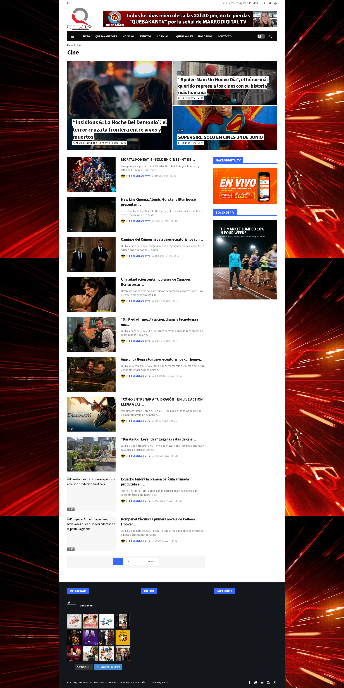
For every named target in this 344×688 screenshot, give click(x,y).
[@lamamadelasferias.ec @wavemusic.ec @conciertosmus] (106, 621)
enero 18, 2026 (162, 340)
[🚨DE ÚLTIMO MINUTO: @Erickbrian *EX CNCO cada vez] (123, 621)
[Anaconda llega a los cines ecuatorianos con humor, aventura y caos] (91, 374)
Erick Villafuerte (139, 176)
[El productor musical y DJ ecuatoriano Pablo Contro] (123, 637)
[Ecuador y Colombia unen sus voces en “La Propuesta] (106, 637)
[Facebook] (264, 3)
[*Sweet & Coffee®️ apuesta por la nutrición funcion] (90, 653)
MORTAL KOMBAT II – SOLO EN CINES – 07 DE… (158, 159)
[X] (274, 683)
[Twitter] (270, 3)
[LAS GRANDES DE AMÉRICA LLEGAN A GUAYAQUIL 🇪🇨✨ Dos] (74, 653)
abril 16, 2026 (162, 221)
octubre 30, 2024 (164, 500)
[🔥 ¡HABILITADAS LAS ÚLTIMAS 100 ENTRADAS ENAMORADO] (74, 637)
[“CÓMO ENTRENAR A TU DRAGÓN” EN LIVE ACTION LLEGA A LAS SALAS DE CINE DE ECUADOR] (91, 414)
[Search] (270, 36)
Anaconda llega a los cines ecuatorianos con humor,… (163, 359)
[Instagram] (262, 683)
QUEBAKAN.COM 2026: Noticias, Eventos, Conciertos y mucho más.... (111, 682)
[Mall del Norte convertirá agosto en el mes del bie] (90, 621)
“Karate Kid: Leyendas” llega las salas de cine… (158, 439)
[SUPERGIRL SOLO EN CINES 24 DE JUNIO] (225, 128)
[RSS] (268, 683)
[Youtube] (275, 3)
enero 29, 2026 (162, 301)
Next (150, 561)
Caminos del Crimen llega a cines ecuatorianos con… (162, 239)
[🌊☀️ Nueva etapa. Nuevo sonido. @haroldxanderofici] (106, 653)
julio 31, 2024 (162, 540)
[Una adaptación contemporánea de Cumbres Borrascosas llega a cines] (91, 294)
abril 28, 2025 (162, 455)
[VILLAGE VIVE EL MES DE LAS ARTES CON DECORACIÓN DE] (74, 621)
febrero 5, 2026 (163, 256)
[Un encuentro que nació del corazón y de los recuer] (123, 653)
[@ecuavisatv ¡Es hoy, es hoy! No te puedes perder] (90, 637)
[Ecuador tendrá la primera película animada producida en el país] (91, 494)
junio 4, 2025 (161, 420)
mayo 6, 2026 (161, 176)
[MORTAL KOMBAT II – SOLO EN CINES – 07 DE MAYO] (91, 174)
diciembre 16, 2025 (164, 375)
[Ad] (190, 19)
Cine (70, 189)
